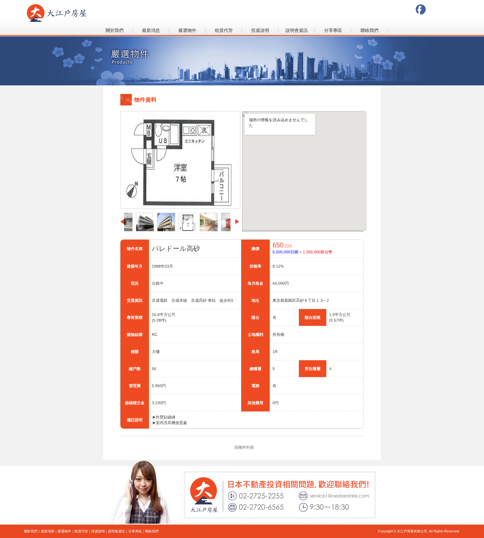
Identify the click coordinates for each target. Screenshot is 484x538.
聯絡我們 (369, 30)
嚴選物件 (187, 30)
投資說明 (260, 30)
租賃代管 (224, 30)
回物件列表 (244, 447)
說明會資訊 (296, 30)
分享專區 (333, 30)
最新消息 (151, 30)
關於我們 (115, 30)
